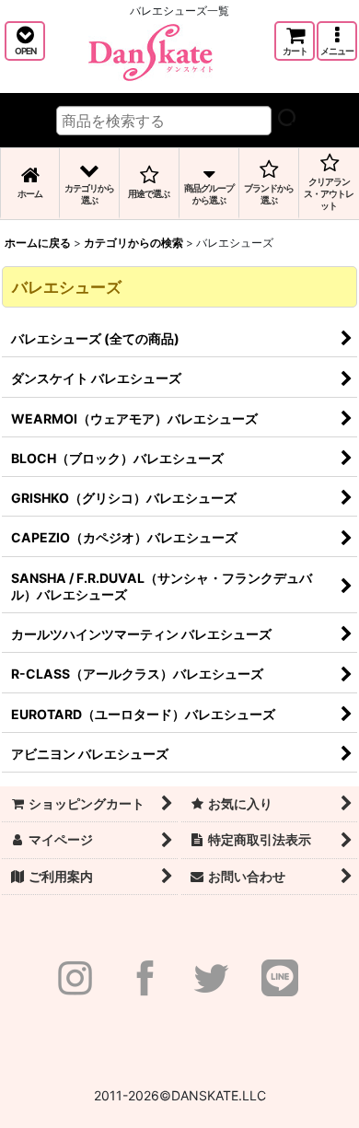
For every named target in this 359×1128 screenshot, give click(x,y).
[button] (25, 41)
